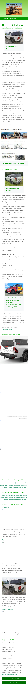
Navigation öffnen (9, 18)
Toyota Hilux (6, 540)
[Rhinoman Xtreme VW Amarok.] (14, 37)
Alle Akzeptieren (14, 678)
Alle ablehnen (14, 682)
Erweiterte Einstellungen (9, 674)
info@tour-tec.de (7, 329)
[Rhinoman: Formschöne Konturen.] (14, 179)
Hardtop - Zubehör (7, 609)
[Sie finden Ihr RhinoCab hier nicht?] (14, 289)
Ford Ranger (6, 507)
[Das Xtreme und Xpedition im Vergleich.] (14, 144)
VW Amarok (5, 576)
